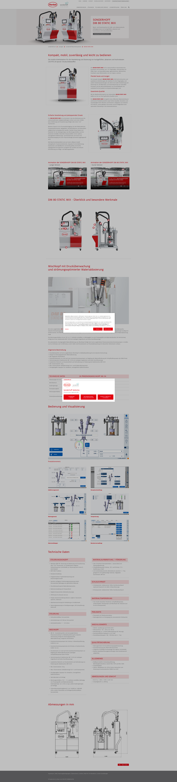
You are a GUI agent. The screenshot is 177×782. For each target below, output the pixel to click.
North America (105, 397)
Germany (71, 397)
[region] (89, 323)
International (88, 397)
